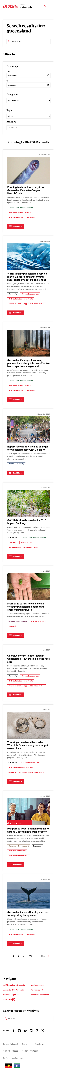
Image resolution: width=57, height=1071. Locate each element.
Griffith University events (14, 985)
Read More (17, 226)
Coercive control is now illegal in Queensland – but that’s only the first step (28, 658)
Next (43, 956)
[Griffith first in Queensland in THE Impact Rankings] (28, 503)
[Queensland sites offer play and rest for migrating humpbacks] (28, 895)
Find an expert (37, 990)
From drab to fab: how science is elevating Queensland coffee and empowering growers (26, 606)
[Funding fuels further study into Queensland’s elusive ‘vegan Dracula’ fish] (28, 170)
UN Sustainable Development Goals (23, 547)
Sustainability (26, 542)
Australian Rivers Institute (19, 212)
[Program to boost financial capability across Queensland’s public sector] (28, 811)
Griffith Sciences (15, 217)
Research (31, 217)
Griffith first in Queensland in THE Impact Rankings (26, 522)
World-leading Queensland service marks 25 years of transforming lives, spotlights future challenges (27, 276)
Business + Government (18, 846)
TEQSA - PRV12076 (30, 1051)
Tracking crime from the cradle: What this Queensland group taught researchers (27, 745)
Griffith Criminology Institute (20, 299)
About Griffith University (13, 990)
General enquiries (11, 995)
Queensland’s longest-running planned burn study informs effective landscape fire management (28, 363)
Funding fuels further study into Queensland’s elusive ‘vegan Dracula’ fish (25, 190)
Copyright (26, 1044)
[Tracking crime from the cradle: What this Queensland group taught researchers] (28, 725)
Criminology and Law (30, 294)
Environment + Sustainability (20, 207)
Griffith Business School (18, 856)
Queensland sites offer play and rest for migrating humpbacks (28, 914)
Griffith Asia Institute (17, 851)
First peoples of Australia (13, 1058)
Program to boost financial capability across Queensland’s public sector (28, 830)
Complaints (39, 1044)
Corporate (12, 294)
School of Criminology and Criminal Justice (26, 304)
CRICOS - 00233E (10, 1051)
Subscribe (7, 999)
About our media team (40, 995)
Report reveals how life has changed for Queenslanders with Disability (28, 448)
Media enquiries (37, 985)
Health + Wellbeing (16, 464)
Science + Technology (17, 621)
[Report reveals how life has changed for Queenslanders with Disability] (28, 429)
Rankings (12, 542)
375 (30, 956)
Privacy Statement (10, 1044)
